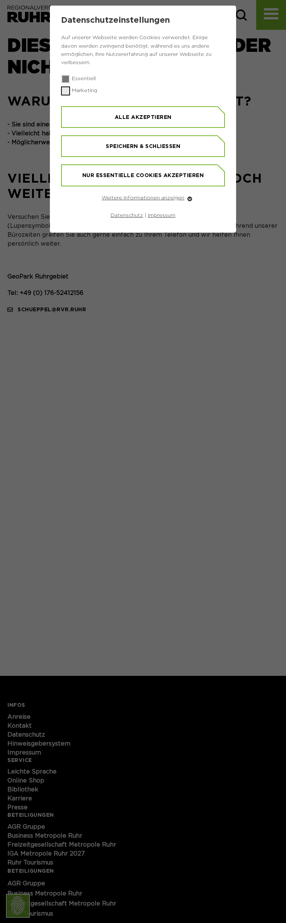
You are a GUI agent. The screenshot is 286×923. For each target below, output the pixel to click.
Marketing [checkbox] (84, 90)
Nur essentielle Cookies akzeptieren (143, 175)
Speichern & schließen (143, 146)
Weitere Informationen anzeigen (143, 198)
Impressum (161, 215)
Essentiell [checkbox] (84, 78)
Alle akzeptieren (143, 117)
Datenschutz (127, 215)
